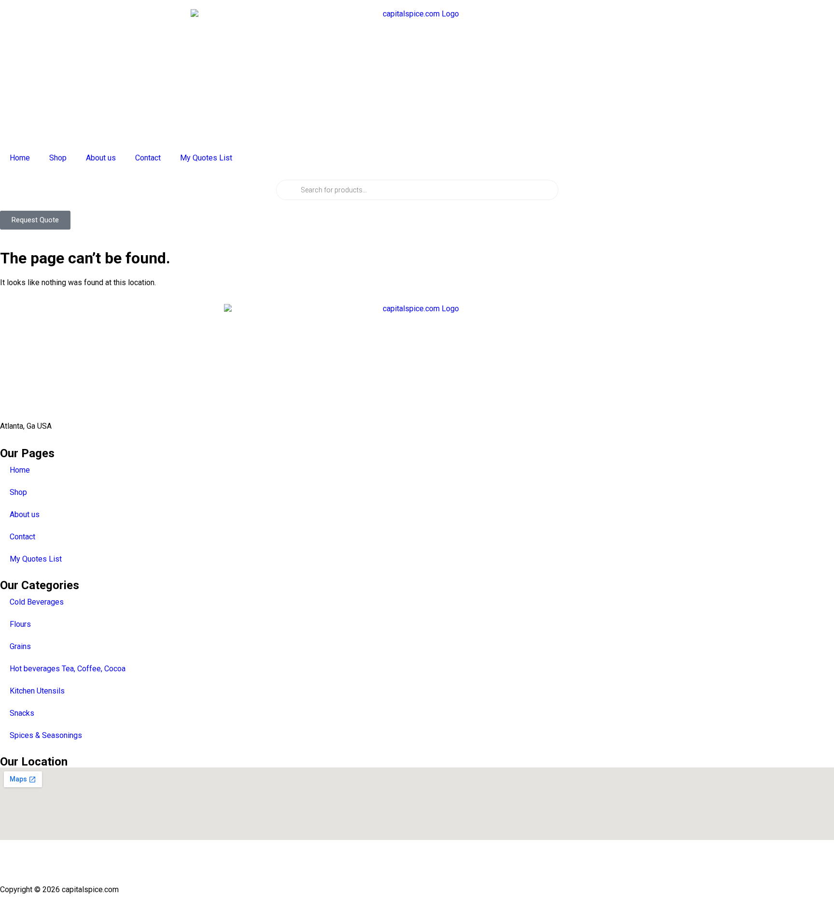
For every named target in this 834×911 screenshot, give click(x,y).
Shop (58, 157)
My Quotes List (206, 157)
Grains (20, 646)
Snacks (22, 713)
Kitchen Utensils (37, 690)
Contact (148, 157)
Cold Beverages (37, 602)
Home (20, 157)
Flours (20, 624)
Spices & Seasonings (46, 735)
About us (101, 157)
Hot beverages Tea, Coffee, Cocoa (67, 668)
